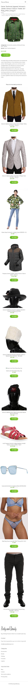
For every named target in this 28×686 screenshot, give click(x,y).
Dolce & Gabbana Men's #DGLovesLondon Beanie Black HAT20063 (14, 413)
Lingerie (3, 661)
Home (2, 12)
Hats (2, 46)
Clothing (18, 45)
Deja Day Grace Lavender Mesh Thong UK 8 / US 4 (14, 541)
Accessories (10, 45)
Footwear (3, 658)
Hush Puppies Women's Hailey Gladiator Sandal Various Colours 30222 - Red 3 (14, 444)
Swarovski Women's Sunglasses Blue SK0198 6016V (14, 486)
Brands (2, 653)
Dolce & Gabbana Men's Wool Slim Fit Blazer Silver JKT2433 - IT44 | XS (14, 176)
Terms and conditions (6, 674)
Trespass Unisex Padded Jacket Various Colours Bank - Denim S (14, 274)
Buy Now (6, 55)
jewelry (14, 45)
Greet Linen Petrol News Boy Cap (14, 370)
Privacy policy (4, 676)
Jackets (5, 46)
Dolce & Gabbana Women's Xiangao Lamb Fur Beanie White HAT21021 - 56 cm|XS (14, 355)
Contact (3, 671)
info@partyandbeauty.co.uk (7, 644)
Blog (2, 669)
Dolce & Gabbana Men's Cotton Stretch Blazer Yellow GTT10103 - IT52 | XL (14, 124)
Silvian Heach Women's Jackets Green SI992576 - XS (14, 232)
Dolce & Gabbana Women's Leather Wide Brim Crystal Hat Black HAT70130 (14, 310)
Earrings (23, 45)
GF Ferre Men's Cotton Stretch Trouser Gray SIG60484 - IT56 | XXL (14, 610)
